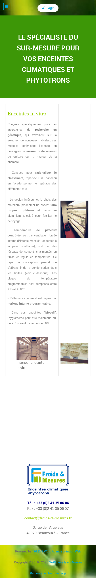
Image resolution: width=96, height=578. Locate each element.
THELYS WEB (56, 551)
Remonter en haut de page (48, 573)
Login (50, 8)
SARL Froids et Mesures (65, 562)
